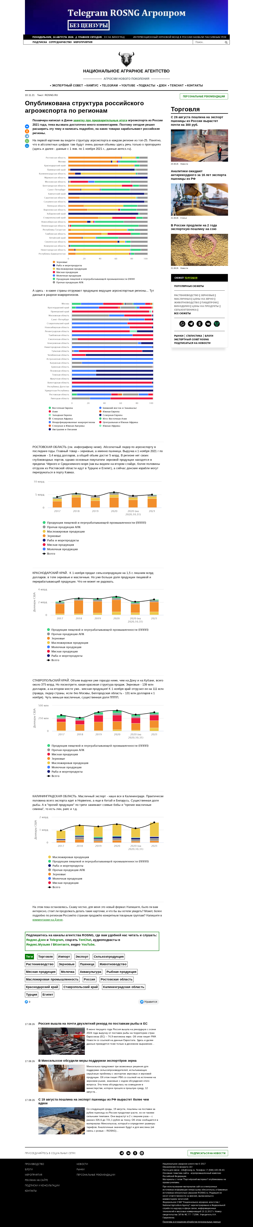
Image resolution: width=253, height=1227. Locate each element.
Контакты (31, 1190)
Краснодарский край (42, 987)
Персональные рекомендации (96, 1174)
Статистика (194, 335)
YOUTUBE (128, 85)
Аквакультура (90, 972)
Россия (89, 979)
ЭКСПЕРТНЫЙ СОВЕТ (67, 85)
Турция (31, 994)
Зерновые (67, 964)
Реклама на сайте (36, 1180)
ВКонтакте (61, 944)
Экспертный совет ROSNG (191, 339)
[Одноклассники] (27, 131)
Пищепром (209, 302)
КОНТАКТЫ (195, 85)
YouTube (87, 944)
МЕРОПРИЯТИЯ (82, 42)
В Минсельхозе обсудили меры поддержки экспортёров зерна (87, 1060)
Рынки (178, 335)
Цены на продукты (205, 306)
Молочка (67, 972)
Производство (34, 1164)
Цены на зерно (203, 298)
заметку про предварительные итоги (100, 120)
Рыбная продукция (121, 972)
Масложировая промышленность (52, 979)
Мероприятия (33, 1174)
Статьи (183, 218)
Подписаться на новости (192, 343)
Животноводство (112, 964)
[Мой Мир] (27, 146)
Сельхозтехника (185, 309)
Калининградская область (123, 987)
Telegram (57, 940)
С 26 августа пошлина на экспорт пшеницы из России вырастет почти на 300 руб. (197, 120)
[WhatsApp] (27, 141)
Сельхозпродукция (109, 956)
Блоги (209, 335)
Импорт (64, 956)
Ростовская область (117, 979)
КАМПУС (92, 85)
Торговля (45, 956)
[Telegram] (27, 136)
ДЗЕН (163, 85)
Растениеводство (40, 964)
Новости (184, 164)
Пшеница (87, 964)
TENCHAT (176, 85)
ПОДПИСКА (40, 42)
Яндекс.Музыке (38, 944)
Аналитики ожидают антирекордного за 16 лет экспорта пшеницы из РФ (198, 174)
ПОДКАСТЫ (147, 85)
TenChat (85, 940)
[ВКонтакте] (27, 126)
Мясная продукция (41, 972)
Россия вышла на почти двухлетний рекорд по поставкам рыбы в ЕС (92, 1023)
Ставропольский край (81, 987)
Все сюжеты (182, 313)
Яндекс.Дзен (36, 940)
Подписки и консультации (42, 1185)
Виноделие (182, 306)
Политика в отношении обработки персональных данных (192, 1222)
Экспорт (82, 956)
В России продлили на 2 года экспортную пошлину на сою (194, 227)
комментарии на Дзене (48, 919)
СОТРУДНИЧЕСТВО (60, 42)
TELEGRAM (110, 85)
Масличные (182, 298)
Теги (29, 956)
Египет (48, 994)
